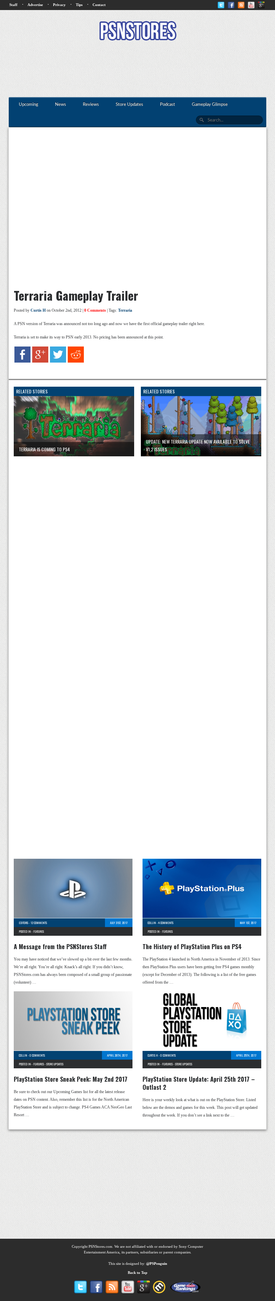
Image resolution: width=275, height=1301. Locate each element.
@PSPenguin (156, 1263)
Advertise (35, 5)
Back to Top (137, 1273)
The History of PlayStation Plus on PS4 (192, 946)
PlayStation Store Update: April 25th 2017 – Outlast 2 (199, 1083)
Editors (23, 922)
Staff (13, 5)
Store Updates (54, 1064)
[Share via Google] (40, 361)
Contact (99, 5)
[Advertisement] (137, 70)
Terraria (125, 310)
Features (38, 931)
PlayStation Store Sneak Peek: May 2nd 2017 (70, 1079)
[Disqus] (137, 545)
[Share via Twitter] (58, 361)
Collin (152, 922)
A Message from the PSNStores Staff (60, 946)
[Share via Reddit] (76, 361)
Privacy (59, 5)
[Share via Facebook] (22, 361)
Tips (79, 5)
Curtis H (38, 310)
